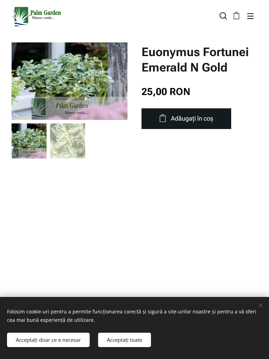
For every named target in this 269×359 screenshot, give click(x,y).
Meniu (250, 16)
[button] (222, 16)
